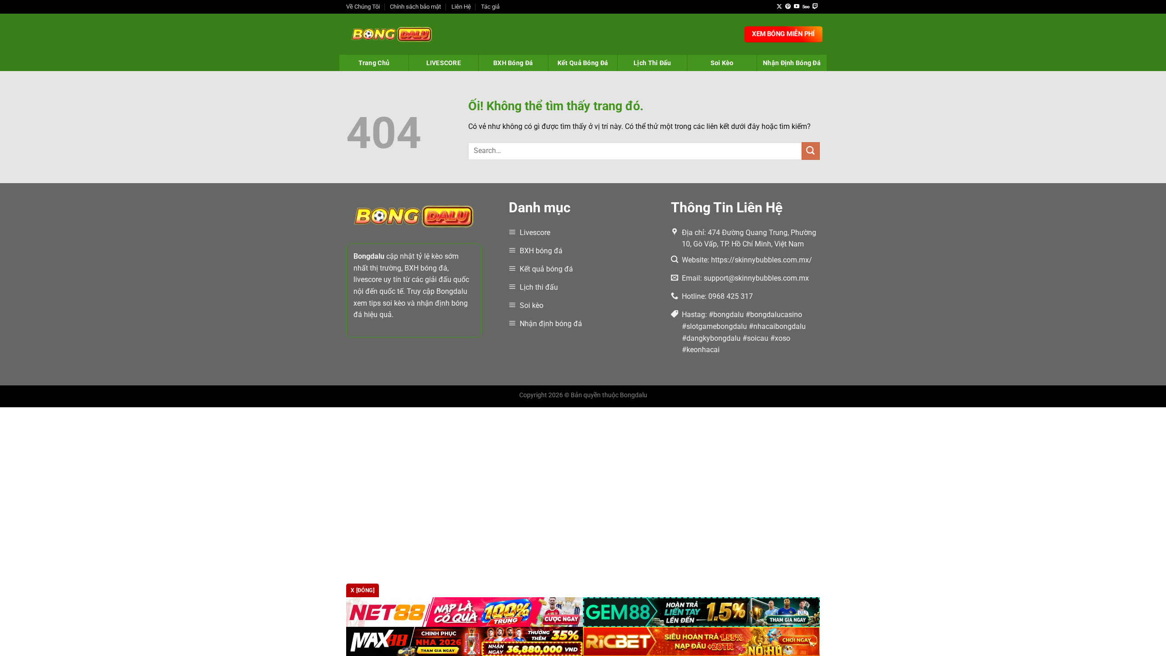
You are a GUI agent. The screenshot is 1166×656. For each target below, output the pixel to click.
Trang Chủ (374, 63)
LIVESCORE (443, 63)
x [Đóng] (362, 590)
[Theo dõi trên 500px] (806, 7)
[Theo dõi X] (779, 7)
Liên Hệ (461, 6)
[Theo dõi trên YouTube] (796, 7)
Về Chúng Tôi (363, 6)
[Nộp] (811, 151)
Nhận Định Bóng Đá (792, 63)
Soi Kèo (722, 63)
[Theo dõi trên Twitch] (815, 7)
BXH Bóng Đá (513, 63)
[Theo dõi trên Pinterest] (788, 7)
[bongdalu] (391, 34)
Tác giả (490, 6)
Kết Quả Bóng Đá (582, 63)
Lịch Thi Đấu (652, 63)
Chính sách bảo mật (415, 6)
